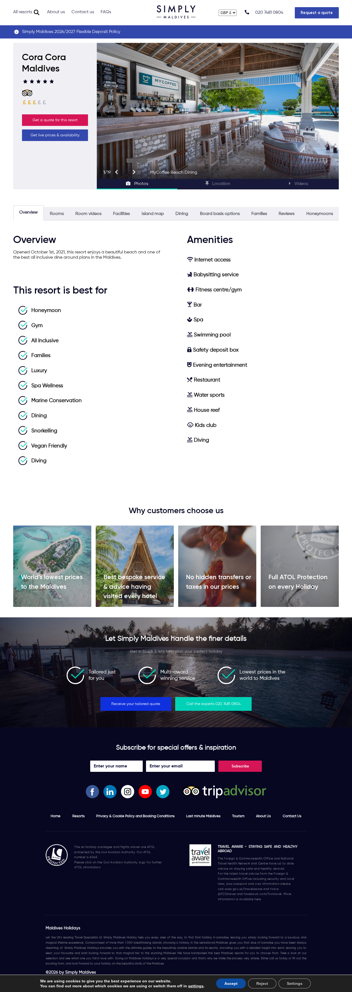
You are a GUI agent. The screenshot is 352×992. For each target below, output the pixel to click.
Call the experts (213, 704)
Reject (262, 983)
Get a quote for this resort (55, 120)
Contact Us (292, 816)
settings (196, 986)
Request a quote (317, 12)
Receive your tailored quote (135, 704)
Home (56, 816)
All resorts (22, 12)
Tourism (238, 816)
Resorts (78, 816)
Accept (231, 983)
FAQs (106, 12)
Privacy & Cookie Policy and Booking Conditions (135, 816)
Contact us (83, 12)
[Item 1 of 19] (218, 111)
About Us (263, 816)
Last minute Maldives (203, 816)
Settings (294, 983)
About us (56, 12)
